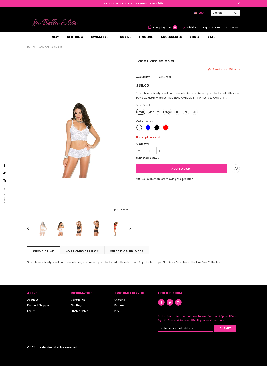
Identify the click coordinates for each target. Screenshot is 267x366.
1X (177, 112)
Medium (154, 112)
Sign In (207, 27)
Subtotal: (142, 158)
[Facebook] (161, 302)
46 (143, 179)
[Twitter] (170, 302)
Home (31, 46)
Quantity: (142, 144)
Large (167, 112)
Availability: (143, 77)
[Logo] (54, 23)
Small (141, 112)
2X (186, 112)
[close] (238, 3)
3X (194, 112)
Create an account (227, 27)
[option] (79, 137)
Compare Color (118, 209)
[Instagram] (178, 302)
